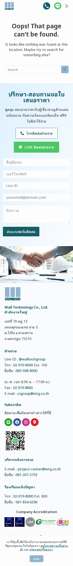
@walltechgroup (32, 359)
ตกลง (36, 559)
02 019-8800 (23, 387)
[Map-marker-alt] (35, 422)
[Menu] (67, 6)
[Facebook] (17, 422)
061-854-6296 (26, 502)
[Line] (8, 422)
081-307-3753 (26, 474)
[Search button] (65, 69)
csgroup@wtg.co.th (33, 393)
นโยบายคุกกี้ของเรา (41, 549)
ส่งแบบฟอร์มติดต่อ (21, 231)
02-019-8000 (23, 496)
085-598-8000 (26, 370)
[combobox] (33, 69)
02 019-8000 (23, 365)
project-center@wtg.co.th (39, 469)
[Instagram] (26, 422)
